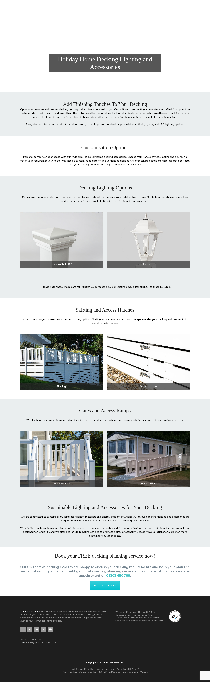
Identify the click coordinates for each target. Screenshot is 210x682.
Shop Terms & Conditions (99, 672)
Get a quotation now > (105, 585)
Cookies (74, 672)
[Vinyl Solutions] (42, 5)
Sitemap (82, 672)
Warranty (144, 672)
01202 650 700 (118, 575)
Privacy (65, 672)
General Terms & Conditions (125, 672)
